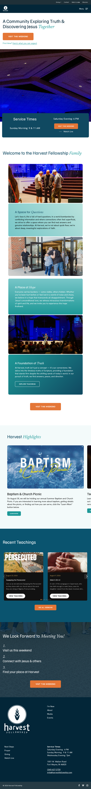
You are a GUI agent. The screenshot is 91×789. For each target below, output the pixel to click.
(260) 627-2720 (53, 769)
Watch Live (9, 758)
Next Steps (9, 746)
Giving (7, 754)
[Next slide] (86, 576)
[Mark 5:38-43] (67, 562)
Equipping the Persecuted (15, 580)
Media (50, 714)
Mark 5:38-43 (55, 580)
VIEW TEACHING (16, 596)
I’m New (50, 706)
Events (50, 717)
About (49, 710)
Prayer (7, 750)
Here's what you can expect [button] (25, 43)
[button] (83, 8)
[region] (45, 480)
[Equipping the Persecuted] (23, 562)
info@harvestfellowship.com (59, 772)
